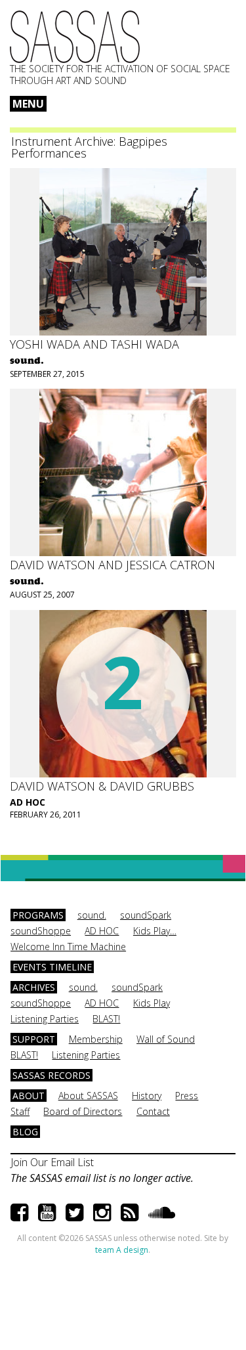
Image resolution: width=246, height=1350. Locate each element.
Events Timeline (52, 967)
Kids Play (151, 1003)
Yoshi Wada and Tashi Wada (94, 344)
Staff (20, 1111)
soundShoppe (40, 931)
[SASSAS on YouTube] (47, 1212)
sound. (91, 915)
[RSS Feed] (129, 1212)
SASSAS (75, 37)
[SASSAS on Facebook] (19, 1212)
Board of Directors (82, 1111)
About (28, 1095)
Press (186, 1095)
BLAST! (106, 1018)
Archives (33, 987)
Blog (25, 1131)
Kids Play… (154, 931)
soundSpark (145, 915)
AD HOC (27, 802)
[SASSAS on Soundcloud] (161, 1212)
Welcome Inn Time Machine (68, 946)
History (146, 1095)
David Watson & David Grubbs (102, 786)
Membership (96, 1039)
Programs (38, 915)
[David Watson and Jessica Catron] (123, 472)
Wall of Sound (165, 1039)
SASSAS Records (51, 1075)
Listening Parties (44, 1018)
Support (33, 1039)
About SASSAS (88, 1095)
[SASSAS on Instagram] (102, 1212)
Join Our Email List (52, 1162)
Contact (153, 1111)
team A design (121, 1249)
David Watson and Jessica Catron (112, 565)
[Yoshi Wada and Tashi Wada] (123, 252)
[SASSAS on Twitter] (74, 1212)
